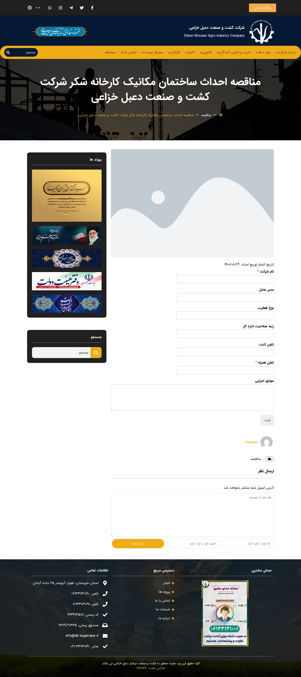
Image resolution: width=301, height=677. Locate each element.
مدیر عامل (266, 290)
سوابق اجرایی (264, 381)
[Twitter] (81, 8)
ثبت (267, 420)
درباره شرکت (287, 52)
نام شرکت (265, 271)
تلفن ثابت (266, 344)
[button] (262, 8)
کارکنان (175, 52)
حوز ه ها (264, 52)
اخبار (191, 52)
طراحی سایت (157, 668)
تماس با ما (128, 52)
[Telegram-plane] (71, 8)
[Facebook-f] (92, 8)
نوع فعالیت (266, 308)
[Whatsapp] (50, 8)
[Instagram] (60, 8)
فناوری (207, 52)
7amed (141, 668)
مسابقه (110, 52)
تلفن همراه (264, 362)
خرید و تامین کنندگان (235, 52)
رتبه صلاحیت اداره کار (258, 326)
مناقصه (206, 115)
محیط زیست (153, 52)
